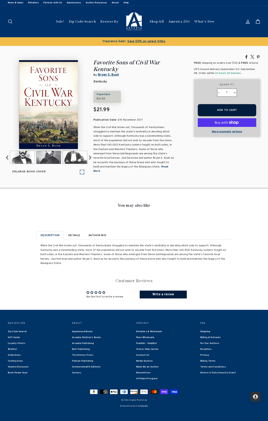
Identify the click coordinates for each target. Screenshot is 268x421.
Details (74, 235)
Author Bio (97, 235)
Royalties (205, 349)
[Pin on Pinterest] (258, 56)
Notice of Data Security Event (218, 372)
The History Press (82, 355)
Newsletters (143, 372)
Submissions (74, 2)
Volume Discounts (18, 366)
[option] (134, 41)
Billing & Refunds (210, 337)
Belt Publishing (81, 349)
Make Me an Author (147, 366)
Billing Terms (208, 361)
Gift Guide (14, 337)
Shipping (205, 331)
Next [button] (90, 157)
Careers (76, 372)
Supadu (144, 406)
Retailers (33, 2)
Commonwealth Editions (86, 366)
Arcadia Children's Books (86, 337)
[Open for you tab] (255, 396)
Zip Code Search (82, 21)
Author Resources (96, 2)
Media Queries (144, 361)
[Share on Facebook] (246, 56)
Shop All (157, 21)
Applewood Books (82, 331)
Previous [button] (7, 157)
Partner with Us (52, 2)
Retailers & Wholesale (149, 331)
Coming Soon (15, 361)
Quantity (227, 84)
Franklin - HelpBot (146, 343)
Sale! (60, 21)
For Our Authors (209, 343)
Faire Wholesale (145, 337)
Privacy (204, 355)
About (115, 2)
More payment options (227, 131)
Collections (14, 355)
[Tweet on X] (252, 56)
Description (50, 235)
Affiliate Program (147, 378)
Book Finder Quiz (18, 372)
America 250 (179, 21)
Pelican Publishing (82, 361)
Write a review (163, 294)
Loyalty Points (16, 343)
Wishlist (12, 349)
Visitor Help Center (147, 349)
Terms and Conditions (213, 366)
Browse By (109, 21)
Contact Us (142, 355)
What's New (204, 21)
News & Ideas (15, 2)
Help (126, 2)
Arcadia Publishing (83, 343)
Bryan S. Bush (108, 75)
